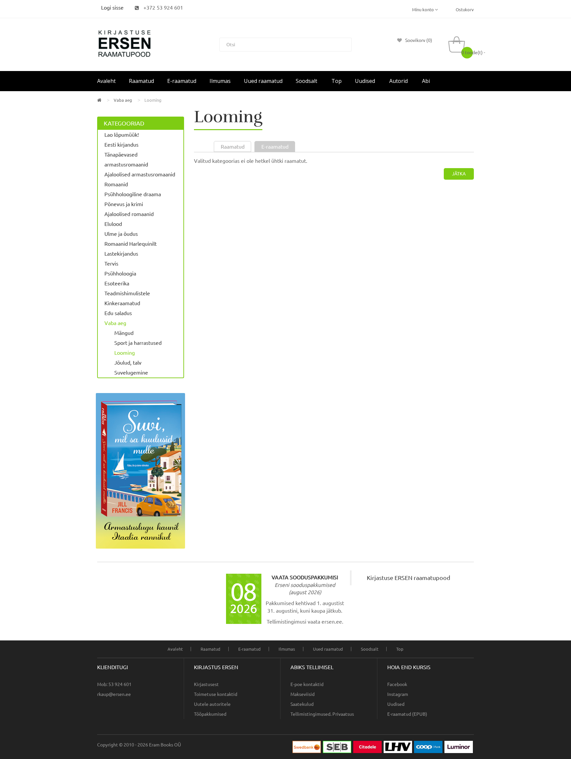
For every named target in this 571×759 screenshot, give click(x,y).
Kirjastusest (206, 684)
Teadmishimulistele (127, 293)
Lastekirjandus (121, 254)
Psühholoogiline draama (132, 194)
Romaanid (116, 184)
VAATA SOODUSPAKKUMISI (305, 577)
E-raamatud (249, 649)
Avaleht (175, 649)
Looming (153, 100)
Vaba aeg (123, 100)
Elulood (113, 224)
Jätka (459, 173)
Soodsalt (369, 649)
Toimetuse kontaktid (215, 694)
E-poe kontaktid (307, 684)
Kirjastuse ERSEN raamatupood (408, 578)
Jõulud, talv (127, 363)
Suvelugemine (131, 373)
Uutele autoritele (212, 704)
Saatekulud (302, 704)
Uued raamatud (328, 649)
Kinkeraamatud (122, 303)
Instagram (397, 694)
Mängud (123, 333)
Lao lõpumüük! (121, 135)
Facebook (397, 684)
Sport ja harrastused (138, 343)
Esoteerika (116, 283)
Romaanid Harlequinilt (130, 244)
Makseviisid (302, 694)
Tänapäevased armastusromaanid (126, 159)
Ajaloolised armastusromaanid (139, 174)
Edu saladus (118, 313)
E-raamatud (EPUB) (407, 714)
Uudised (395, 704)
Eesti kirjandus (121, 145)
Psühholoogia (120, 273)
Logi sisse (112, 8)
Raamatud (210, 649)
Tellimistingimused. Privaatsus (322, 714)
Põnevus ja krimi (123, 204)
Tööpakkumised (210, 714)
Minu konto (423, 9)
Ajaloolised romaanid (129, 214)
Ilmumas (287, 649)
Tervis (111, 264)
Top (399, 649)
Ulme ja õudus (121, 234)
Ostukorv (465, 9)
